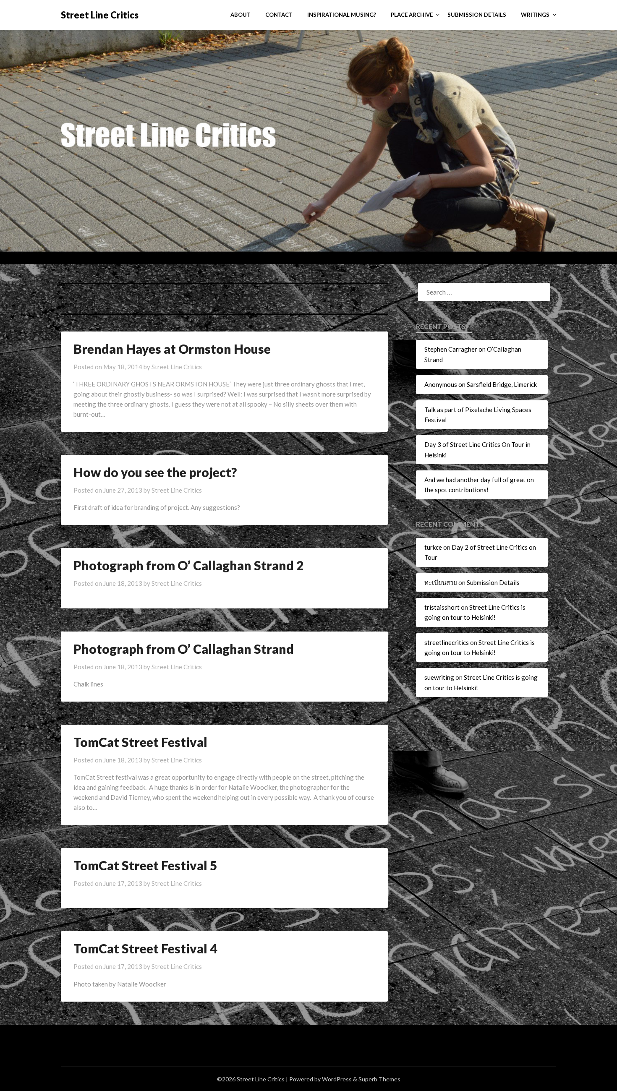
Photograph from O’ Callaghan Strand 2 (188, 565)
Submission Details (476, 14)
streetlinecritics (446, 642)
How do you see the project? (155, 472)
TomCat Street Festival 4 (145, 948)
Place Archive (412, 14)
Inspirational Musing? (341, 14)
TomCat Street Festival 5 (145, 865)
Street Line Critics (100, 15)
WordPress (337, 1079)
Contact (279, 14)
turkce (433, 547)
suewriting (439, 677)
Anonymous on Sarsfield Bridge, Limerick (480, 384)
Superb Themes (379, 1079)
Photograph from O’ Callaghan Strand (183, 648)
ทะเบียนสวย (440, 582)
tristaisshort (442, 607)
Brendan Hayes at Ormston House (172, 348)
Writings (535, 14)
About (240, 14)
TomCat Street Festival (140, 741)
